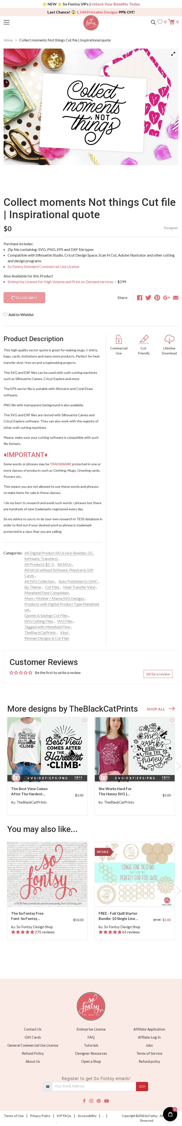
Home (8, 40)
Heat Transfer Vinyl (79, 587)
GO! (142, 1086)
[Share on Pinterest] (157, 298)
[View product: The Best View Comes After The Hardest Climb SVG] (47, 749)
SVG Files (65, 621)
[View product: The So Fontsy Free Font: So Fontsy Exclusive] (47, 874)
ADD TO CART (68, 773)
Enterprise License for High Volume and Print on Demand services (61, 281)
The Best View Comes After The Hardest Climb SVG (29, 792)
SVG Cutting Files (38, 621)
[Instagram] (91, 1101)
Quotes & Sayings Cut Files (46, 615)
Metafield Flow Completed (46, 592)
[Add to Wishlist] (84, 720)
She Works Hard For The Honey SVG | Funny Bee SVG (115, 792)
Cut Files (52, 587)
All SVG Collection (39, 581)
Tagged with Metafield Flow (47, 626)
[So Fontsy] (91, 23)
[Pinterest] (98, 1101)
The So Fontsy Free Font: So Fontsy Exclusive (27, 916)
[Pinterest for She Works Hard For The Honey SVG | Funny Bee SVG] (135, 772)
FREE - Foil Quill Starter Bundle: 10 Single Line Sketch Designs (118, 916)
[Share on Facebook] (139, 298)
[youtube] (106, 1101)
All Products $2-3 (38, 564)
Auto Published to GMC (78, 581)
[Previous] (13, 118)
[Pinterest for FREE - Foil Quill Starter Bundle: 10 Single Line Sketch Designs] (135, 897)
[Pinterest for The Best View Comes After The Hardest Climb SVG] (48, 772)
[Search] (153, 22)
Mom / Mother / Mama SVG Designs (54, 598)
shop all (156, 709)
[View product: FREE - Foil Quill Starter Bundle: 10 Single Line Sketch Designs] (135, 874)
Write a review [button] (158, 674)
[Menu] (25, 22)
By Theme (32, 587)
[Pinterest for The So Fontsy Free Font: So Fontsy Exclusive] (48, 897)
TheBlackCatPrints (40, 632)
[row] (91, 766)
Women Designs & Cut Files (46, 638)
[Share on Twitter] (148, 298)
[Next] (168, 118)
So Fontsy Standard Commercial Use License (43, 266)
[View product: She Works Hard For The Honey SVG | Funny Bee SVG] (135, 749)
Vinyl (64, 632)
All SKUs (64, 564)
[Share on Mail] (175, 298)
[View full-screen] (173, 54)
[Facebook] (84, 1101)
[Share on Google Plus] (166, 298)
